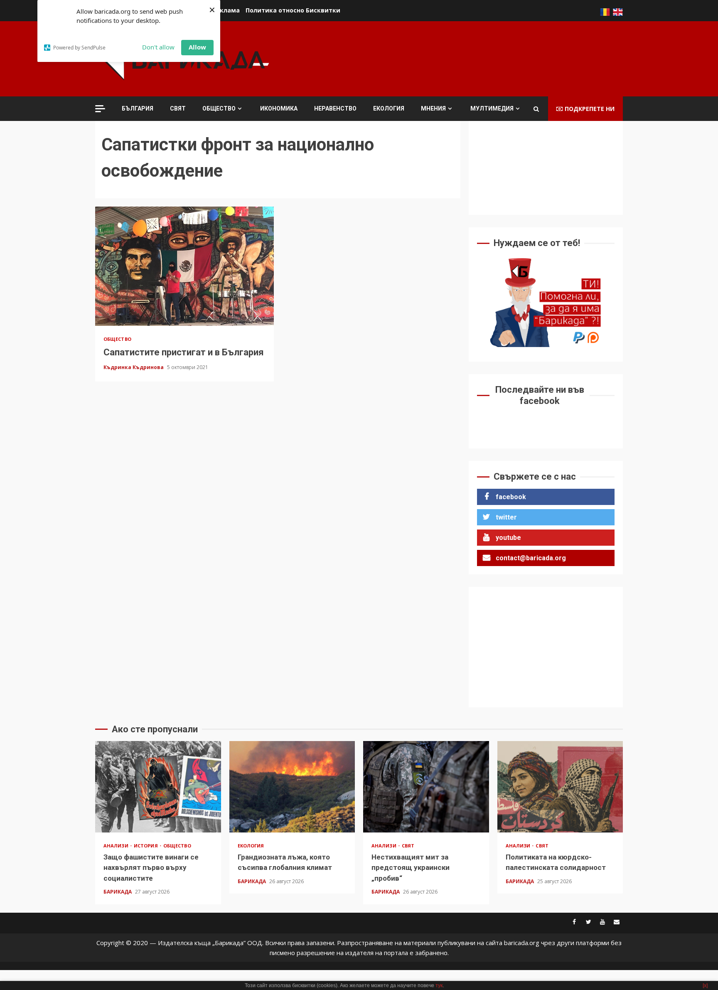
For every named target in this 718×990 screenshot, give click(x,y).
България (137, 108)
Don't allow (158, 47)
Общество (219, 108)
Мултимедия (492, 108)
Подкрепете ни (590, 109)
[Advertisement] (471, 57)
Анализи (116, 845)
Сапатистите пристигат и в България (184, 266)
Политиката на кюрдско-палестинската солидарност (560, 786)
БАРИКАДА (118, 891)
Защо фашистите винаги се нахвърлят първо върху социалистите (158, 786)
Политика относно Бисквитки (293, 10)
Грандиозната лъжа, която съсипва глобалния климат (292, 786)
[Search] (536, 109)
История (146, 845)
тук (439, 985)
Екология (388, 108)
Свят (178, 108)
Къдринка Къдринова (134, 367)
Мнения (433, 108)
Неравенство (335, 108)
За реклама (221, 10)
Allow (197, 47)
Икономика (279, 108)
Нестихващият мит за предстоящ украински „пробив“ (426, 786)
